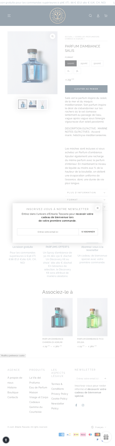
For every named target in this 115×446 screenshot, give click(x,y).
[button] (6, 440)
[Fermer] (97, 208)
